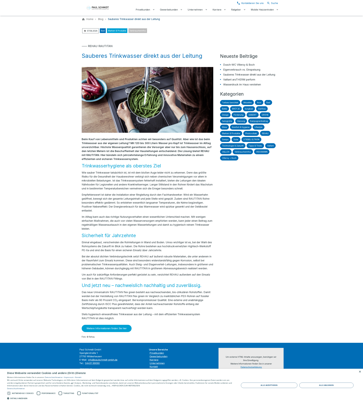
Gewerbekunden (158, 356)
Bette (224, 109)
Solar (236, 139)
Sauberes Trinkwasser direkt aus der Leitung (249, 74)
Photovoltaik (251, 133)
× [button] (360, 372)
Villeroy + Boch (229, 158)
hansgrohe (227, 121)
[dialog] (181, 385)
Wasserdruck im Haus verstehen (242, 84)
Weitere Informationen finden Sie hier (106, 328)
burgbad (249, 109)
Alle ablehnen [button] (326, 385)
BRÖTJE (236, 109)
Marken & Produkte (117, 30)
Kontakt (154, 366)
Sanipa (225, 139)
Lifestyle (258, 127)
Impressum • (69, 377)
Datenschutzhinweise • (54, 377)
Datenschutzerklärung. (251, 367)
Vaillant (270, 145)
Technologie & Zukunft (232, 145)
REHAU (265, 133)
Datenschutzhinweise (16, 388)
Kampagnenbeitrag (259, 121)
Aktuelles (247, 102)
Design (225, 115)
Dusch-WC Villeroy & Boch (239, 64)
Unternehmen (157, 363)
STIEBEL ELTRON (251, 139)
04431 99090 (92, 363)
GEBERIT (253, 115)
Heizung (241, 121)
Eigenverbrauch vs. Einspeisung (241, 69)
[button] (120, 398)
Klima (224, 127)
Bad (103, 30)
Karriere (154, 359)
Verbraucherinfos (138, 30)
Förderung (238, 115)
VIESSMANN (261, 152)
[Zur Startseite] (101, 8)
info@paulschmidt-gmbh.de (102, 359)
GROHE (265, 115)
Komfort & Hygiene (241, 127)
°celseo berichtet (230, 102)
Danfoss (262, 109)
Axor (259, 102)
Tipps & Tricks (255, 145)
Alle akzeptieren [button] (269, 385)
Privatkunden (157, 353)
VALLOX (226, 152)
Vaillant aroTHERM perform (239, 79)
